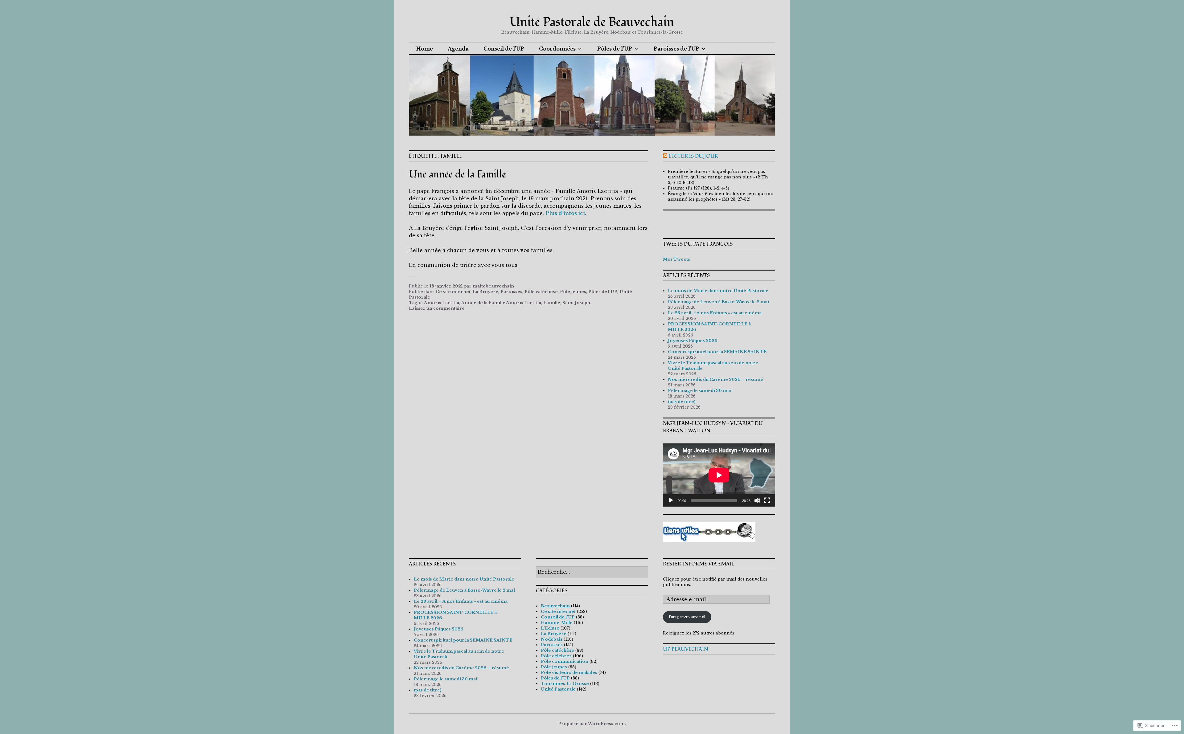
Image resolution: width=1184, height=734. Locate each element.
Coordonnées (557, 49)
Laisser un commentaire (437, 308)
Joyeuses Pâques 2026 (692, 340)
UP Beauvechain (685, 649)
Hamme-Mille (557, 622)
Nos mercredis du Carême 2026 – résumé (715, 379)
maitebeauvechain (493, 286)
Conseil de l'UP (558, 617)
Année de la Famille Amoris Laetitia (501, 302)
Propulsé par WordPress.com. (592, 723)
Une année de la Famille (457, 174)
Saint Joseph (576, 302)
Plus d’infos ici (565, 213)
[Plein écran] (767, 500)
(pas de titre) (682, 401)
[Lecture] (671, 500)
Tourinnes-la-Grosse (565, 683)
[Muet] (757, 500)
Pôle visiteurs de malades (569, 672)
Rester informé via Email (698, 564)
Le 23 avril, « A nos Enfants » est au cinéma (715, 313)
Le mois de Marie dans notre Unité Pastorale (718, 290)
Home (424, 49)
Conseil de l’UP (503, 49)
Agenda (458, 49)
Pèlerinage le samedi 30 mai (699, 390)
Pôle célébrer (556, 656)
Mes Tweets (676, 259)
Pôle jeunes (573, 291)
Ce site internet (453, 291)
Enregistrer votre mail (687, 617)
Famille (551, 302)
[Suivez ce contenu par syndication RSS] (665, 156)
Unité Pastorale (558, 689)
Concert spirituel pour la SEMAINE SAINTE (717, 351)
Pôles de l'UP (602, 291)
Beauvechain (555, 606)
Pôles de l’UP (614, 49)
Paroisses (511, 291)
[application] (719, 475)
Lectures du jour (693, 156)
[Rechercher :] (592, 572)
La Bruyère (485, 291)
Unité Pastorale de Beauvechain (592, 22)
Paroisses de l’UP (676, 49)
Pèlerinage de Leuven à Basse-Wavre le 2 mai (718, 301)
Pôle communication (564, 661)
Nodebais (551, 639)
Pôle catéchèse (541, 291)
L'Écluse (550, 628)
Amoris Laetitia (441, 302)
